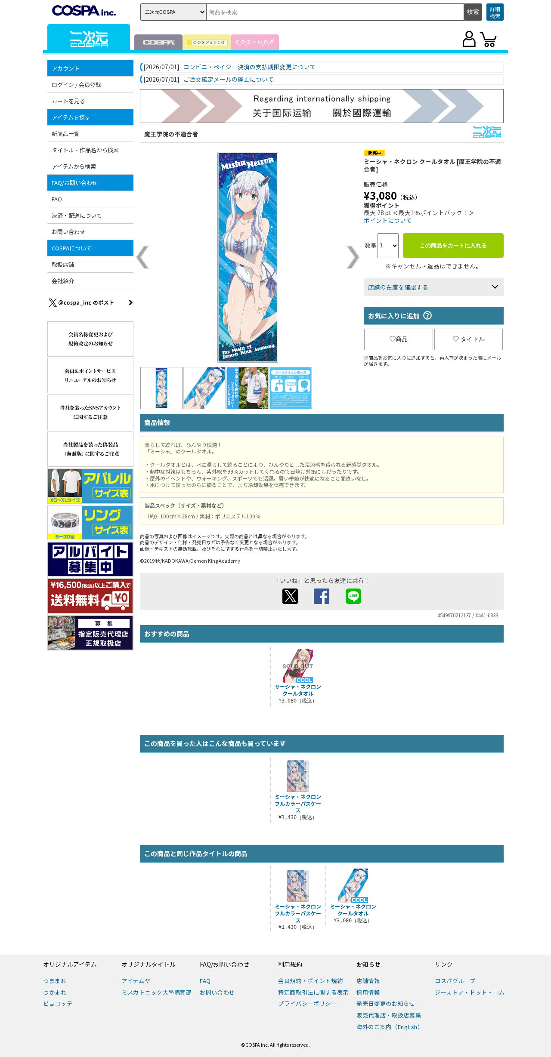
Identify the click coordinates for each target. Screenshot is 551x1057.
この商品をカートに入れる (453, 245)
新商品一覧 (66, 133)
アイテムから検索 (74, 166)
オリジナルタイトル (148, 964)
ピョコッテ (57, 1003)
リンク (444, 964)
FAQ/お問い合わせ (224, 964)
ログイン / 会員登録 (76, 84)
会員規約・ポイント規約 (310, 981)
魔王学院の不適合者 (171, 133)
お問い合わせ (68, 232)
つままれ (55, 981)
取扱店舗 (63, 264)
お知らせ (368, 964)
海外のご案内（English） (390, 1027)
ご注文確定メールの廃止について (228, 79)
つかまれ (55, 992)
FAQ (57, 199)
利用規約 (290, 964)
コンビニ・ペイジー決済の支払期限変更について (249, 67)
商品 (402, 339)
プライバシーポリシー (307, 1003)
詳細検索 (495, 12)
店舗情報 (368, 981)
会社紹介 (63, 281)
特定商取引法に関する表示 (313, 992)
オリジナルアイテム (70, 964)
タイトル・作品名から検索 (85, 150)
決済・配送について (77, 215)
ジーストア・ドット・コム (470, 992)
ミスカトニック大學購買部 (156, 992)
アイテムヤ (135, 981)
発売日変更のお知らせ (385, 1003)
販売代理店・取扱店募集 (388, 1015)
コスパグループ (455, 981)
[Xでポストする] (290, 601)
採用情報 (368, 992)
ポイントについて (388, 220)
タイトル (473, 339)
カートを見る (68, 101)
